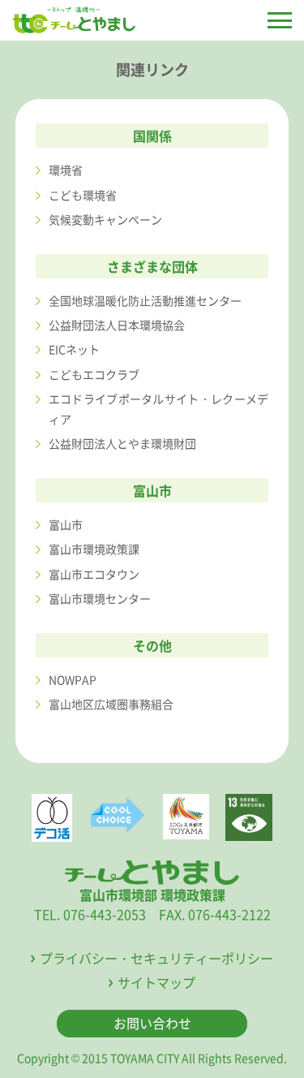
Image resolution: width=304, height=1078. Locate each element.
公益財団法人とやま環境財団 (122, 443)
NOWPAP (72, 679)
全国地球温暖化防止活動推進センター (145, 300)
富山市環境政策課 (94, 549)
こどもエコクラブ (94, 374)
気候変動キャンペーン (105, 219)
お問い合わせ (152, 1023)
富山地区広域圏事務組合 (111, 704)
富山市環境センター (100, 598)
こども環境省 (83, 195)
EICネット (74, 349)
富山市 (66, 524)
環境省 (66, 170)
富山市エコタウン (94, 574)
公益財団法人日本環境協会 (117, 325)
